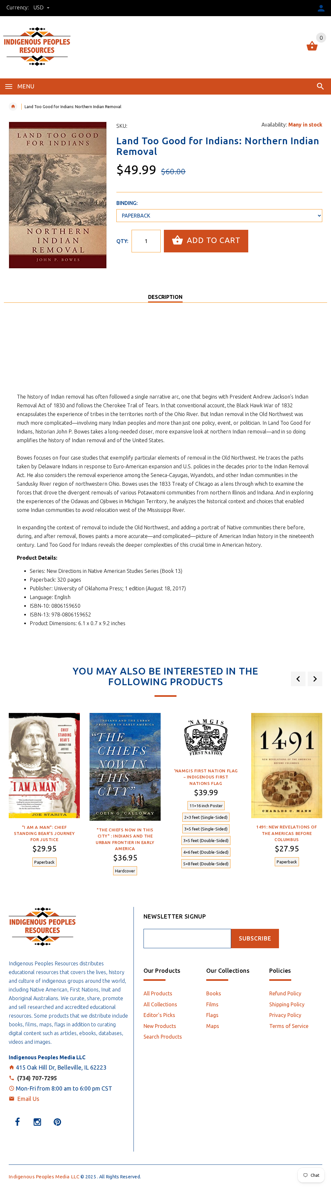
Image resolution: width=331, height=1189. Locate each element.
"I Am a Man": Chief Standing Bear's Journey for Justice (44, 833)
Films (212, 1004)
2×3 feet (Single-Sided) (206, 817)
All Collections (160, 1004)
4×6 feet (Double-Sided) (206, 852)
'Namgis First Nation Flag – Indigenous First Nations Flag (206, 776)
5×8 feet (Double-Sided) (206, 863)
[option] (44, 793)
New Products (160, 1026)
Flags (212, 1015)
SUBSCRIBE (255, 938)
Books (213, 993)
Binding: (127, 203)
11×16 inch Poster (206, 805)
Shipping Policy (286, 1004)
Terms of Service (288, 1026)
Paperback (44, 862)
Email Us (28, 1098)
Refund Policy (285, 993)
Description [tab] (165, 297)
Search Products (163, 1037)
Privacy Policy (285, 1015)
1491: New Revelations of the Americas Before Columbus (286, 833)
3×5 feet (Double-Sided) (206, 840)
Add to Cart (212, 240)
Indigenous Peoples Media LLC (44, 1176)
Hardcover (125, 871)
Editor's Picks (159, 1015)
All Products (158, 993)
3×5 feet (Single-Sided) (206, 829)
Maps (212, 1026)
